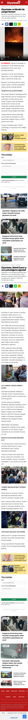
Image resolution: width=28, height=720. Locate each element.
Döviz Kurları (22, 691)
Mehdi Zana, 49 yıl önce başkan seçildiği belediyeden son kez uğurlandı (19, 682)
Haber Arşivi (14, 691)
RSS (4, 713)
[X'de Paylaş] (11, 24)
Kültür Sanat (21, 696)
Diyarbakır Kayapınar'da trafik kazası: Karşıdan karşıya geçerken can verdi (13, 213)
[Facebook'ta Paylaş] (6, 24)
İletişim (8, 691)
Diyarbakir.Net (5, 6)
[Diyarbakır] (14, 201)
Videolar (13, 265)
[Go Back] (24, 717)
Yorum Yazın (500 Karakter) (8, 163)
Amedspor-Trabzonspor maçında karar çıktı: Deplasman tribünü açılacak (19, 258)
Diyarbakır (13, 6)
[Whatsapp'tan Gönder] (15, 24)
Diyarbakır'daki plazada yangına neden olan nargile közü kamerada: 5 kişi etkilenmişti (19, 250)
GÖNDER (14, 177)
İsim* (2, 157)
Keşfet (14, 696)
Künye (3, 691)
